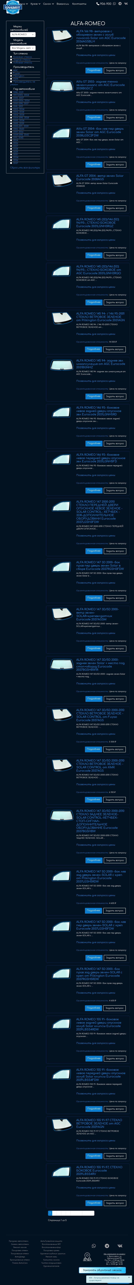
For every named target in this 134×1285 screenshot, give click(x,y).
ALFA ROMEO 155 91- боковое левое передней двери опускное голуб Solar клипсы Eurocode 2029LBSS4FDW (100, 1075)
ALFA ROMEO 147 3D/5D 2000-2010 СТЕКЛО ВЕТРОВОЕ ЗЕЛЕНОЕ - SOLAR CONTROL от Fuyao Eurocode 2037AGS (100, 715)
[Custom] (120, 4)
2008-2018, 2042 (21, 135)
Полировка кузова (51, 1250)
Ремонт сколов (19, 1247)
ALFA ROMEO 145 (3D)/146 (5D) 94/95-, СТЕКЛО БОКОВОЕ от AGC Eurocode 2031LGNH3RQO (98, 270)
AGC (15, 70)
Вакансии (63, 4)
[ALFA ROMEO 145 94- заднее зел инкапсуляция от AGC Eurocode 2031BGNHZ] (62, 365)
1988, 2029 (18, 92)
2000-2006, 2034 (21, 101)
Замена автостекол (20, 1244)
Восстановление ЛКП (51, 1244)
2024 (15, 140)
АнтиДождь (20, 1257)
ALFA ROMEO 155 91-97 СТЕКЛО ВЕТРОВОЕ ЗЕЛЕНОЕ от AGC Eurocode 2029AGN (99, 1124)
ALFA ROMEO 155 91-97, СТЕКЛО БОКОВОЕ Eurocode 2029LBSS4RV (99, 1171)
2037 (15, 163)
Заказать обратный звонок (102, 1270)
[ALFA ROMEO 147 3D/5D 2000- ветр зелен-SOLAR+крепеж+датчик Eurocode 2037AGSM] (62, 614)
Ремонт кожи (51, 1257)
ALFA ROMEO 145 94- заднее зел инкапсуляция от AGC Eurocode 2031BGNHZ (100, 364)
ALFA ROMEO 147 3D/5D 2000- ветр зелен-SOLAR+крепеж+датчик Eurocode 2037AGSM (97, 614)
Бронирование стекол (20, 1260)
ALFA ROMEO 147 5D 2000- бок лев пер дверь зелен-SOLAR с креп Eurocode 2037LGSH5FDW (101, 925)
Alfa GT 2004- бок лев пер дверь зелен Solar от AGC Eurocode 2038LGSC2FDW (100, 132)
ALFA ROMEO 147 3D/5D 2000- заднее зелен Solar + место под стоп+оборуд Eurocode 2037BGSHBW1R (100, 665)
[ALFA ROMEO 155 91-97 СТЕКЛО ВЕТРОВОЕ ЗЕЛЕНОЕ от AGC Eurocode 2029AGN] (62, 1125)
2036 (15, 160)
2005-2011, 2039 (21, 126)
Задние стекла (21, 60)
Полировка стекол (20, 1250)
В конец (88, 1213)
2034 (15, 157)
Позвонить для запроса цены (95, 55)
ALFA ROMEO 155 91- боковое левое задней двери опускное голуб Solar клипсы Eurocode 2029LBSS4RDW (98, 1024)
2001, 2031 (18, 106)
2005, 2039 (18, 123)
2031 (15, 155)
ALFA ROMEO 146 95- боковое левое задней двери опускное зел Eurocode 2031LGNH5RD (98, 411)
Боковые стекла (22, 57)
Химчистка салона (51, 1260)
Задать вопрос (115, 70)
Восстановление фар (51, 1247)
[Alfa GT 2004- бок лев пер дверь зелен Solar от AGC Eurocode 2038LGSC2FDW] (62, 133)
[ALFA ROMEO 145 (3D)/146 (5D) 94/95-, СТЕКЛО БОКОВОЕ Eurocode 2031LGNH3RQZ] (62, 224)
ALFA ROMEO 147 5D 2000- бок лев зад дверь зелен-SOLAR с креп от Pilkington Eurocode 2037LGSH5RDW (101, 876)
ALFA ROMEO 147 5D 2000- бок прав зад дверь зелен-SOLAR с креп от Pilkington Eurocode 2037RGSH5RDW (99, 974)
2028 (15, 149)
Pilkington (18, 76)
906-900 (106, 3)
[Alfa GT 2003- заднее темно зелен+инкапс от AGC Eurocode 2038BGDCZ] (62, 86)
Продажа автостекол (18, 1241)
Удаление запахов (51, 1266)
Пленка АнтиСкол (20, 1263)
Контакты (79, 4)
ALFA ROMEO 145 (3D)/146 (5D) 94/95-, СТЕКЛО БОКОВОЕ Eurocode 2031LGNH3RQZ (97, 223)
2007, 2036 (18, 132)
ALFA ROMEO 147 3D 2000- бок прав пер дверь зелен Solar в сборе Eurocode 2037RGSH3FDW (100, 566)
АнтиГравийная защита (51, 1241)
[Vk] (126, 4)
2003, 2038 (18, 112)
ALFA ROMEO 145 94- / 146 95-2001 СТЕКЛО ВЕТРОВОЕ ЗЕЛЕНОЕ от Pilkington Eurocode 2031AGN (100, 317)
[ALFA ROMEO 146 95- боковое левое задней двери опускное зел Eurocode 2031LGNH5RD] (62, 412)
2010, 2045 (18, 138)
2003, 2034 (18, 109)
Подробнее (93, 70)
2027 (15, 146)
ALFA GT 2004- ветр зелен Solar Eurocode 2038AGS (100, 177)
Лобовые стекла (22, 63)
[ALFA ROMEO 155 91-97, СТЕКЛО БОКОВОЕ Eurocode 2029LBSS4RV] (62, 1172)
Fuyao (16, 73)
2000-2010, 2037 (21, 104)
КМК (15, 79)
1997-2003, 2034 (21, 95)
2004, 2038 (18, 115)
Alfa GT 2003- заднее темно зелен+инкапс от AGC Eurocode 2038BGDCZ (100, 85)
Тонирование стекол (20, 1254)
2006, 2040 (18, 129)
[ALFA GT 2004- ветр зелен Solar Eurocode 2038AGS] (62, 180)
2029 (15, 152)
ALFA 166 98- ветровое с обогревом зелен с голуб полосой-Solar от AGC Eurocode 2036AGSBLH (101, 36)
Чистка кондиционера (51, 1263)
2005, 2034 (18, 121)
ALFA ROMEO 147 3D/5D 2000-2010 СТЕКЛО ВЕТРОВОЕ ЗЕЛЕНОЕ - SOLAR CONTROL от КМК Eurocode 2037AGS (100, 765)
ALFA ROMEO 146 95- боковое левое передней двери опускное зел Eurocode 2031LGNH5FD (100, 458)
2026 (15, 143)
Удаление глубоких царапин (52, 1254)
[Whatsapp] (114, 4)
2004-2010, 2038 (21, 118)
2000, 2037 (18, 98)
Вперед (76, 1213)
